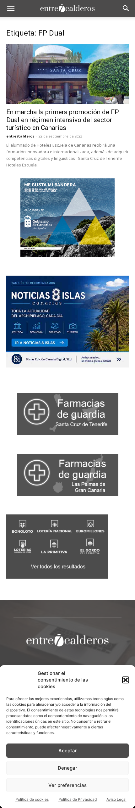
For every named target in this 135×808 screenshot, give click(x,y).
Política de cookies (32, 799)
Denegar (67, 768)
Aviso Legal (116, 799)
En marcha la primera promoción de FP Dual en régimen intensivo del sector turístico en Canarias (62, 120)
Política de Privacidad (77, 799)
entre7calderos (20, 136)
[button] (125, 680)
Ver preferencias (67, 785)
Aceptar (67, 751)
